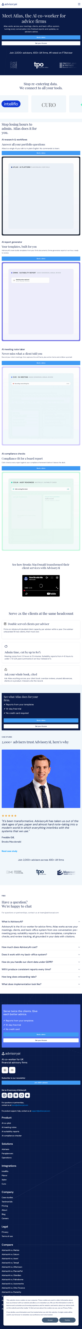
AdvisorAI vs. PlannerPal (12, 1271)
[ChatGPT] (4, 1095)
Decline (67, 1320)
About (4, 1210)
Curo (4, 1184)
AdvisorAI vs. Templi (10, 1262)
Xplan (4, 1179)
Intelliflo (5, 1171)
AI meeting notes (9, 1127)
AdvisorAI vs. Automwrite (13, 1283)
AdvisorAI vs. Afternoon (12, 1267)
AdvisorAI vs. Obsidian (11, 1275)
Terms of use (7, 1236)
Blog (3, 1214)
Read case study (9, 851)
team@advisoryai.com (20, 1105)
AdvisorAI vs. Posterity (11, 1292)
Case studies (7, 1197)
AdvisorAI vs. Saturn (10, 1254)
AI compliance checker (12, 1135)
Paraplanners (7, 1153)
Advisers (5, 1149)
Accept (50, 1320)
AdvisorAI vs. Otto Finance (13, 1288)
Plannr (4, 1175)
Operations (6, 1157)
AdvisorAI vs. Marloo (10, 1250)
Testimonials (7, 1201)
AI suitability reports (10, 1131)
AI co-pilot (6, 1123)
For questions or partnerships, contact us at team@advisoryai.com (30, 912)
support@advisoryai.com (40, 1111)
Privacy (5, 1232)
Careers (5, 1218)
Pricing (5, 1206)
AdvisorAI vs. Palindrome (12, 1279)
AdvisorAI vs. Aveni (10, 1258)
